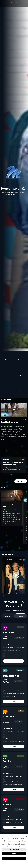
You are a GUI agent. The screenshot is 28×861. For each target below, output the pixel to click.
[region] (14, 847)
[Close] (26, 836)
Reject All (14, 853)
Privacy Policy (16, 846)
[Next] (24, 575)
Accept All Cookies (14, 858)
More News (20, 481)
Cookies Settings (14, 849)
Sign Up (13, 661)
